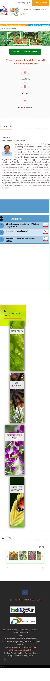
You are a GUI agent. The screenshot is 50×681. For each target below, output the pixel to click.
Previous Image (7, 568)
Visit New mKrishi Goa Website (25, 51)
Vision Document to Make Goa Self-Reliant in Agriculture (26, 61)
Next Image (42, 568)
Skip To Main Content (8, 28)
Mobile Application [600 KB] (17, 231)
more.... (7, 188)
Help (39, 600)
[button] (4, 41)
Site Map (18, 600)
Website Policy (29, 600)
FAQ (11, 600)
